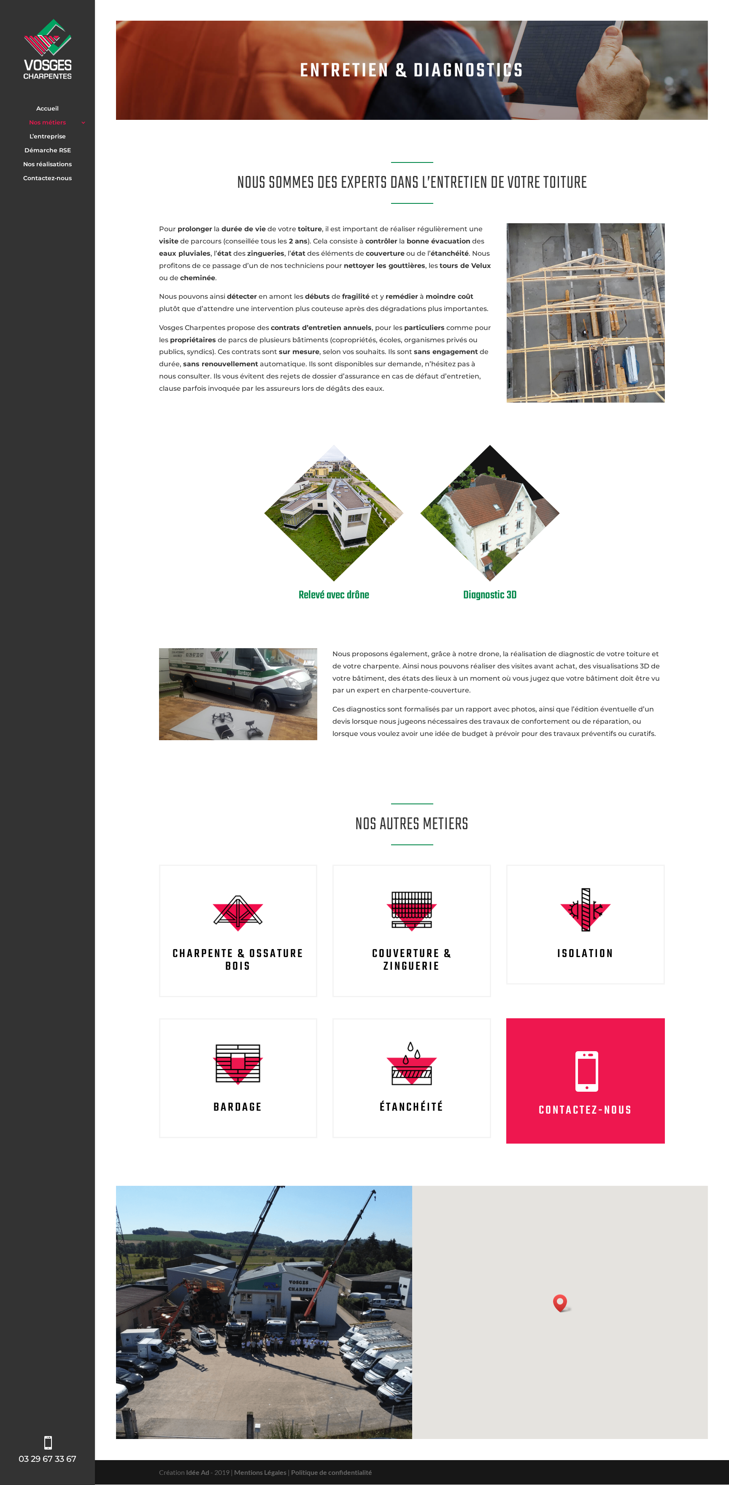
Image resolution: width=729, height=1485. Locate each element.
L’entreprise (48, 136)
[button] (562, 1303)
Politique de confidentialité (331, 1472)
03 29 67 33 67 (47, 1459)
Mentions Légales (260, 1472)
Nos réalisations (47, 164)
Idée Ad (197, 1472)
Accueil (47, 108)
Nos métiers (47, 122)
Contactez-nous (47, 178)
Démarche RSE (47, 150)
